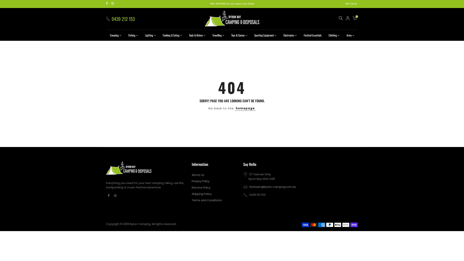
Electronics (288, 35)
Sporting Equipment (264, 35)
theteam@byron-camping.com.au (272, 187)
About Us (198, 175)
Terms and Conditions (207, 200)
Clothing (333, 35)
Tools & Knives (196, 35)
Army (349, 35)
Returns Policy (201, 187)
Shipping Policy (202, 194)
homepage (245, 108)
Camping (114, 35)
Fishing (131, 35)
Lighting (149, 35)
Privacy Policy (201, 181)
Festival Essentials (313, 35)
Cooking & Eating (171, 35)
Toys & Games (238, 35)
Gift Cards (351, 3)
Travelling (217, 35)
